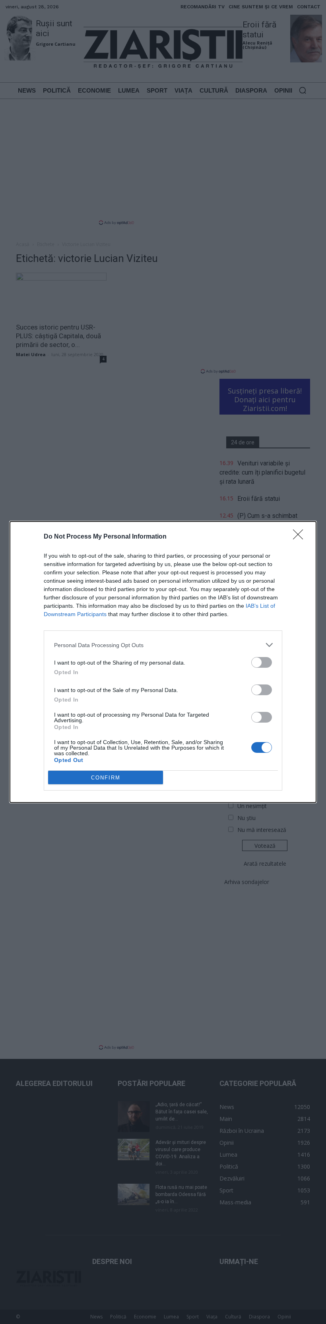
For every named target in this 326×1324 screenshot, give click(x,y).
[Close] (300, 537)
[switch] (261, 662)
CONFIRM (105, 778)
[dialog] (163, 662)
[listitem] (163, 645)
